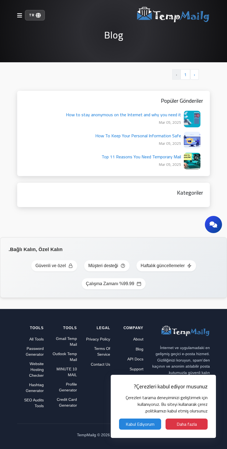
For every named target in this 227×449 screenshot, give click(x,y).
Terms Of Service (102, 351)
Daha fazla (187, 424)
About (138, 339)
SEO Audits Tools (34, 403)
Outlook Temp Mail (65, 357)
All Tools (36, 339)
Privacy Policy (98, 339)
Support (136, 369)
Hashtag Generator (35, 388)
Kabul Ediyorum (140, 424)
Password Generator (35, 351)
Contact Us (100, 364)
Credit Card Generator (67, 402)
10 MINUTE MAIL (66, 372)
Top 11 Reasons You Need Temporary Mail (141, 157)
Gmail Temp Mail (66, 341)
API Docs (135, 359)
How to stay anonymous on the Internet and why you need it (123, 114)
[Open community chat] (213, 224)
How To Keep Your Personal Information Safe (138, 135)
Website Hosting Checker (36, 370)
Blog (139, 349)
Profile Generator (68, 387)
